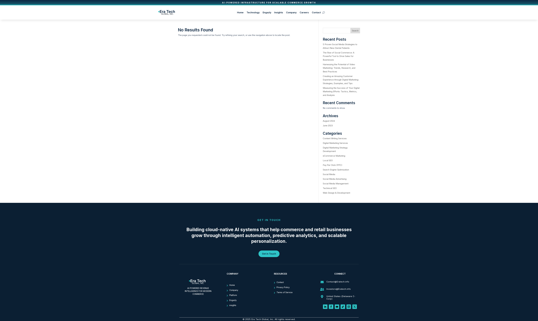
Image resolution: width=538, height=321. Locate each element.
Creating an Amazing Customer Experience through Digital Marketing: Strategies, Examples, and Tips (341, 80)
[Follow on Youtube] (337, 306)
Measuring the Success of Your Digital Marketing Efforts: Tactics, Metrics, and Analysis (341, 91)
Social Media (329, 174)
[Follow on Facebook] (331, 306)
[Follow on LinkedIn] (325, 306)
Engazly (267, 12)
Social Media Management (335, 183)
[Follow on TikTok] (343, 306)
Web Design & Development (336, 192)
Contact (316, 12)
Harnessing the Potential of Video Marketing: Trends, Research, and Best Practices (339, 68)
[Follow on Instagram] (348, 306)
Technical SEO (330, 188)
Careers (304, 12)
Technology (253, 12)
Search (355, 30)
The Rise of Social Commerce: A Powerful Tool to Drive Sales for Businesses (338, 56)
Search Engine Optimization (336, 169)
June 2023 (328, 125)
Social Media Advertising (334, 179)
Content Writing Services (335, 138)
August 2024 (329, 121)
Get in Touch (269, 253)
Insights (278, 12)
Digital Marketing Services (335, 143)
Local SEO (328, 160)
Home (240, 12)
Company (291, 12)
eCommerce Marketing (334, 155)
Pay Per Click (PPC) (332, 165)
